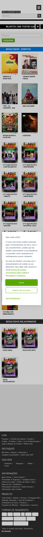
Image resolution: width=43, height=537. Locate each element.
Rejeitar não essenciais (21, 290)
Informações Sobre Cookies (17, 272)
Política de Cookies (18, 269)
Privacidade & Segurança (15, 275)
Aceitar (21, 282)
